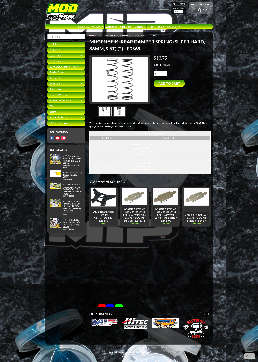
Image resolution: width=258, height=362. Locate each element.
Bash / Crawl (57, 72)
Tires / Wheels (58, 94)
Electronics (56, 89)
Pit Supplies (56, 78)
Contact (140, 26)
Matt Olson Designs (128, 352)
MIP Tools (56, 83)
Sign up (182, 4)
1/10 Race (56, 55)
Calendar (111, 26)
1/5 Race (55, 44)
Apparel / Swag (58, 117)
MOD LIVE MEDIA (89, 26)
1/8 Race (55, 49)
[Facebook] (52, 138)
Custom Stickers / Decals (64, 66)
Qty (155, 69)
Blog (150, 26)
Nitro (53, 111)
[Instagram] (63, 138)
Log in (174, 4)
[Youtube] (57, 138)
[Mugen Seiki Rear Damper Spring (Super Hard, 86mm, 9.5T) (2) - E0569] (105, 111)
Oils (52, 106)
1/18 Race (56, 61)
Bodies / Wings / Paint (62, 100)
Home (160, 26)
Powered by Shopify (129, 356)
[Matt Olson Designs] (62, 12)
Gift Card (126, 26)
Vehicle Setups (58, 123)
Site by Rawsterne (129, 354)
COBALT (172, 26)
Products (101, 35)
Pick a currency (178, 9)
